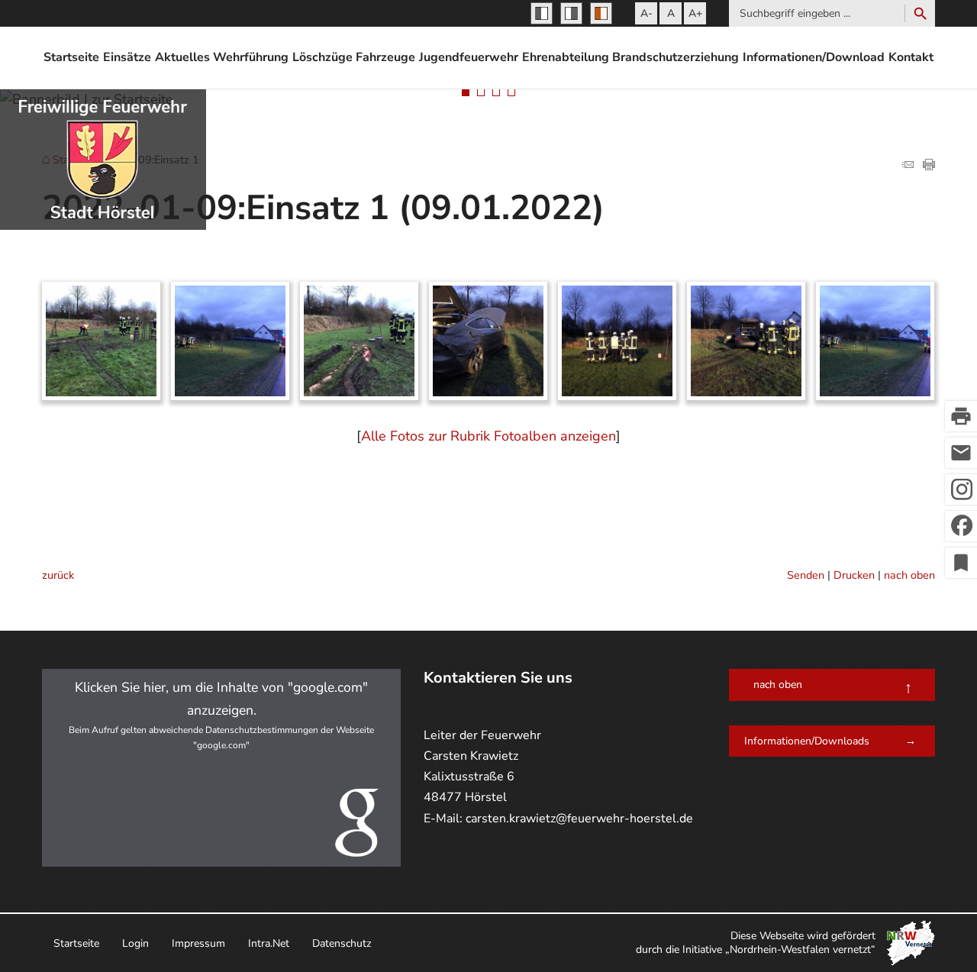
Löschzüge (322, 57)
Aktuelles (182, 57)
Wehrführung (251, 57)
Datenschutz (341, 943)
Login (135, 943)
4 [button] (511, 92)
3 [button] (496, 92)
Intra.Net (268, 943)
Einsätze (127, 57)
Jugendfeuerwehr (468, 57)
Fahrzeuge (385, 57)
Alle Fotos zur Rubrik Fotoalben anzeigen (488, 436)
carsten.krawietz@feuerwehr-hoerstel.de (579, 818)
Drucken (854, 575)
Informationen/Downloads (806, 741)
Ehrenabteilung (565, 57)
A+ (695, 13)
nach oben (909, 575)
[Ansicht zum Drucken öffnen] (929, 166)
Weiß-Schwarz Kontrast (571, 13)
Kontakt (910, 57)
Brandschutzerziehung (675, 57)
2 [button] (481, 92)
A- (646, 13)
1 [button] (465, 92)
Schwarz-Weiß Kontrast (541, 13)
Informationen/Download (814, 57)
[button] (221, 768)
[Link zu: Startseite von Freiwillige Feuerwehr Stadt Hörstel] (103, 159)
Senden (805, 575)
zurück (58, 575)
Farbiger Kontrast (601, 13)
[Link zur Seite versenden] (907, 166)
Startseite (71, 57)
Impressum (198, 943)
